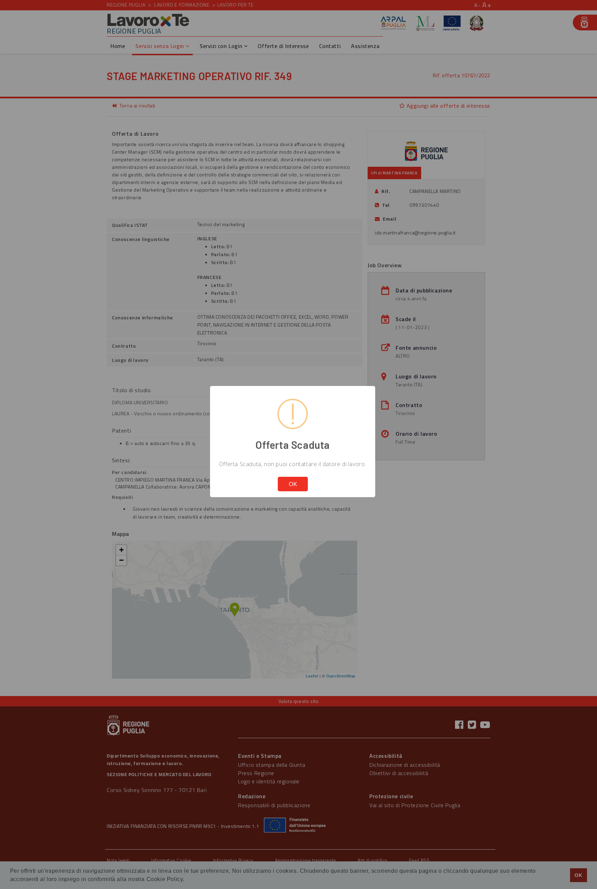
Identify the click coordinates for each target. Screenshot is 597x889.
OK (293, 484)
